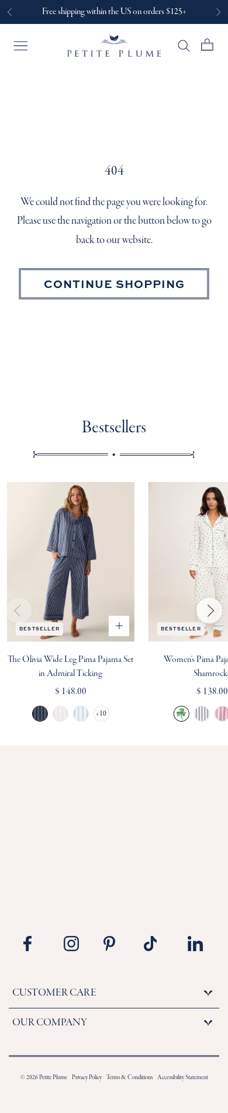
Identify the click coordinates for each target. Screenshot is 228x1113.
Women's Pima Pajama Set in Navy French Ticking (202, 713)
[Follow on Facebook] (35, 943)
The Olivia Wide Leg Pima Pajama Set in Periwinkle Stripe (81, 713)
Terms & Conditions (129, 1077)
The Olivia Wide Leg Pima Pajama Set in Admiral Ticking (40, 713)
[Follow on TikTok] (155, 943)
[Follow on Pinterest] (115, 943)
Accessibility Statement (182, 1077)
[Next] (209, 610)
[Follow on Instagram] (75, 943)
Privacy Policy (87, 1077)
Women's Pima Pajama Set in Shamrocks (181, 713)
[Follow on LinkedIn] (195, 943)
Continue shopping (114, 283)
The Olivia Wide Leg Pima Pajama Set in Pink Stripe (60, 713)
